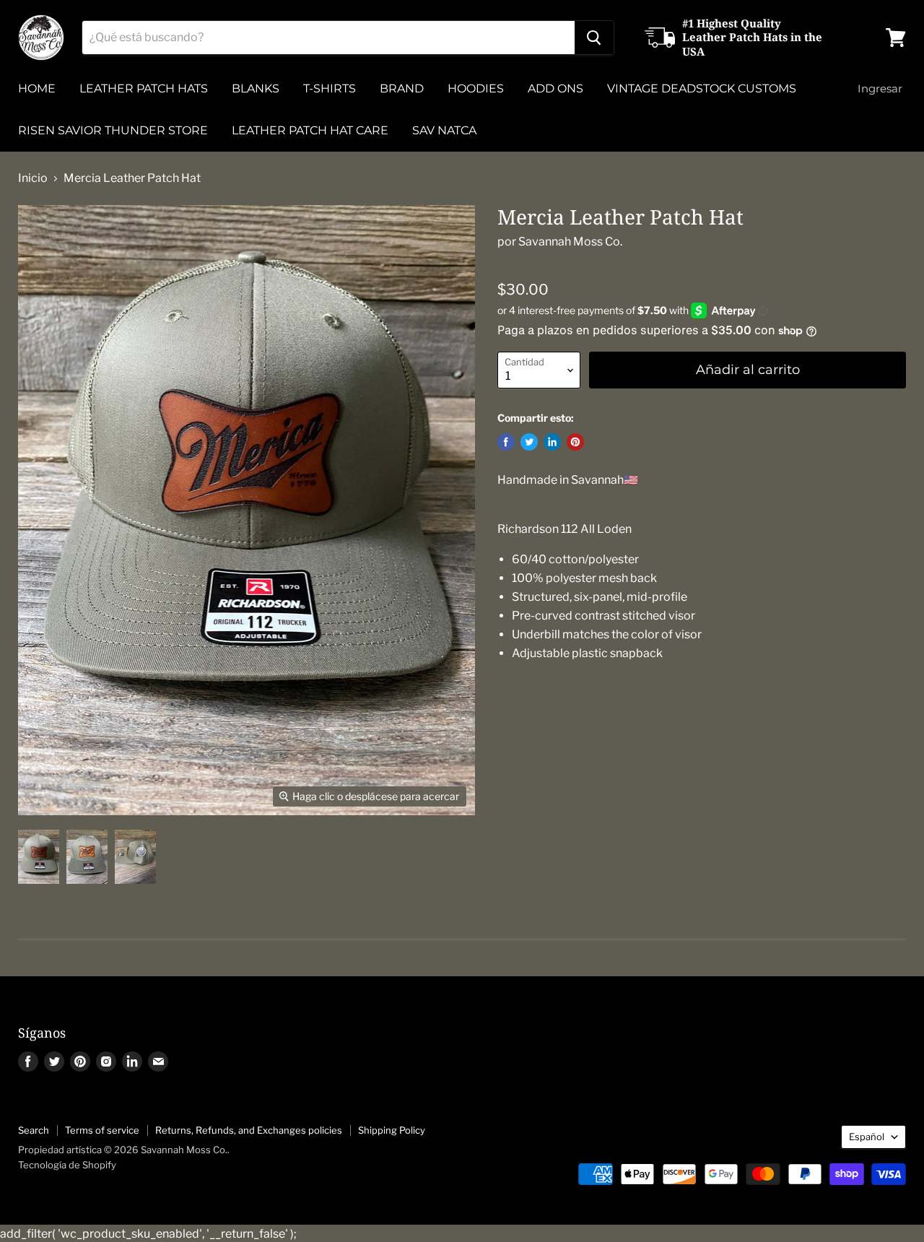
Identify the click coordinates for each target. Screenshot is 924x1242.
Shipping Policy (391, 1130)
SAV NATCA (444, 130)
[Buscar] (594, 37)
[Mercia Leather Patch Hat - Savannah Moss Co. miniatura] (39, 856)
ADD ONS (555, 88)
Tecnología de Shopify (67, 1165)
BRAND (402, 88)
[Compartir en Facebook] (506, 442)
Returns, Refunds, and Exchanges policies (248, 1130)
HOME (37, 88)
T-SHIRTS (329, 88)
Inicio (33, 178)
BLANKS (255, 88)
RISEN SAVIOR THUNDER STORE (113, 130)
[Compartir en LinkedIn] (552, 442)
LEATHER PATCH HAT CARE (310, 130)
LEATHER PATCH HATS (143, 88)
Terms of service (102, 1130)
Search (33, 1130)
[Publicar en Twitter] (529, 442)
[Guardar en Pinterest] (575, 442)
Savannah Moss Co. (570, 241)
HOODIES (476, 88)
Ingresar (880, 88)
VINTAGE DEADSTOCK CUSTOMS (701, 88)
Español (866, 1136)
